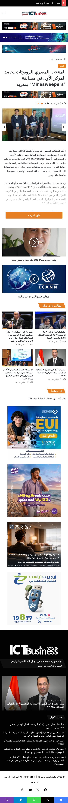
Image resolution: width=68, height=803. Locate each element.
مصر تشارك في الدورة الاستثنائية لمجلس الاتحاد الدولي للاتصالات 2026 (51, 372)
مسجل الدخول (45, 398)
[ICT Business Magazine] (34, 13)
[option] (34, 124)
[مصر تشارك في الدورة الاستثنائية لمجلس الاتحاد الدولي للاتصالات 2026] (50, 357)
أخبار (52, 59)
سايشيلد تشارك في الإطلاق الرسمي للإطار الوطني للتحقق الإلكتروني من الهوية (52, 334)
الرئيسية (60, 59)
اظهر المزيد (34, 215)
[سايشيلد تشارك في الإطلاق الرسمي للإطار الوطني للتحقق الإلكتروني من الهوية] (50, 320)
